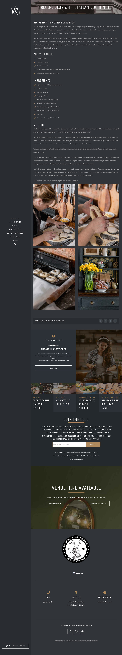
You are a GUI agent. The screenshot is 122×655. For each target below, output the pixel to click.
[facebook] (70, 631)
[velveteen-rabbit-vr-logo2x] (15, 5)
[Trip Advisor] (82, 631)
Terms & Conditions (92, 641)
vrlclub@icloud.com (104, 602)
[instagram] (76, 631)
